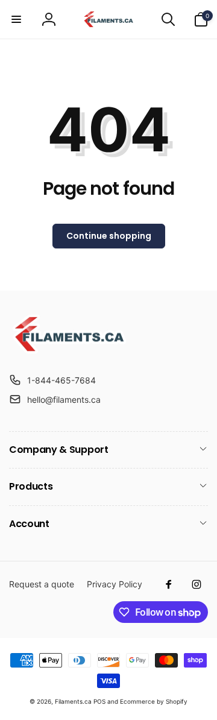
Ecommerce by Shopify (153, 701)
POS (99, 701)
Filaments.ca (73, 701)
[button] (16, 19)
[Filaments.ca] (69, 350)
